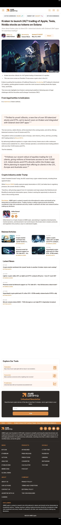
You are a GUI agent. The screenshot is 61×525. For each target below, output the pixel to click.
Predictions (26, 457)
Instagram (45, 461)
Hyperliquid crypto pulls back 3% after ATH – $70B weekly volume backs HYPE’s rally (30, 293)
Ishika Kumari (11, 36)
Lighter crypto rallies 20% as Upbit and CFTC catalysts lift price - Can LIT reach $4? (52, 240)
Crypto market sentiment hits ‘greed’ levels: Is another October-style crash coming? (30, 267)
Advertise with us (8, 493)
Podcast (25, 469)
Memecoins (5, 469)
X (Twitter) (46, 449)
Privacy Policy (27, 481)
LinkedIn (45, 457)
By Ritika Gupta (20, 243)
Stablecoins (6, 465)
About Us (5, 481)
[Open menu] (3, 10)
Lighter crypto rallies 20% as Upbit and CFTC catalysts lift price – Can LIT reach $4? (29, 276)
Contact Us (6, 489)
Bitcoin (18, 235)
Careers (4, 497)
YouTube (45, 465)
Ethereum (5, 453)
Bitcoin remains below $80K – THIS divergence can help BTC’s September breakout (29, 302)
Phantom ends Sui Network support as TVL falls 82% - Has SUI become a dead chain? (22, 251)
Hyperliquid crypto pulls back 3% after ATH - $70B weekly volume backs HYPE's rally (52, 251)
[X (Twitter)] (12, 216)
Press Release (26, 453)
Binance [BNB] (9, 184)
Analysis (5, 461)
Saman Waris (26, 36)
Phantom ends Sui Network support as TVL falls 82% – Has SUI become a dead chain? (30, 284)
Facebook (45, 453)
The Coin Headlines (28, 493)
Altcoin (48, 235)
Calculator (26, 465)
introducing (39, 82)
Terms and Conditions (30, 485)
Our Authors (6, 485)
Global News (6, 473)
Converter (25, 461)
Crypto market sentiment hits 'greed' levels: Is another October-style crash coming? (22, 240)
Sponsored (26, 449)
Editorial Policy (27, 489)
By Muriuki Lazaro (51, 243)
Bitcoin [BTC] (19, 138)
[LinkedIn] (16, 216)
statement (7, 101)
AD (58, 0)
